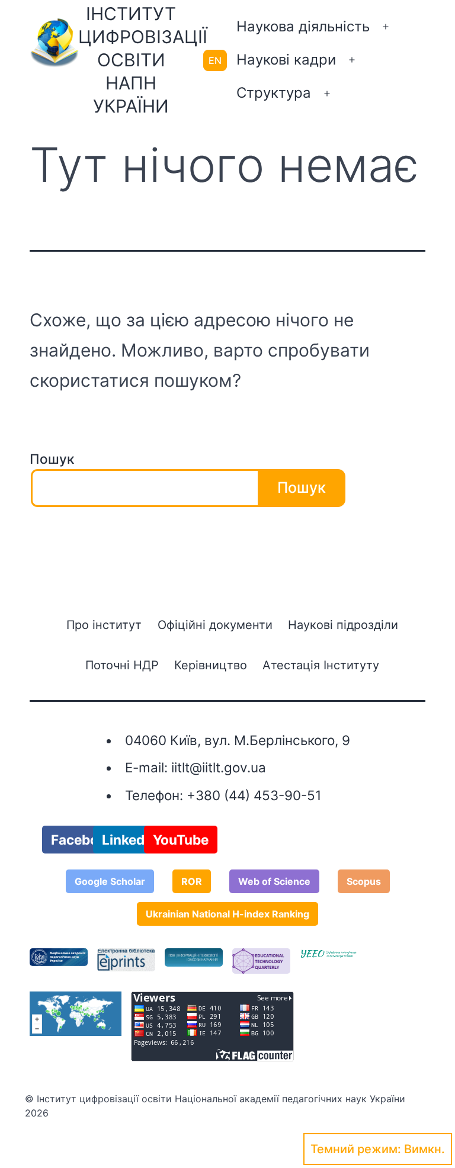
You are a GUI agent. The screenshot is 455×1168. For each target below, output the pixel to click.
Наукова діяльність (303, 26)
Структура (273, 92)
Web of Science (274, 881)
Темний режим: (355, 1149)
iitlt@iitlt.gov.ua (218, 767)
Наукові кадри (286, 59)
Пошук (52, 459)
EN (215, 60)
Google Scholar (110, 881)
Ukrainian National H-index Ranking (227, 914)
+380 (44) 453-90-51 (254, 795)
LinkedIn (129, 840)
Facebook (82, 840)
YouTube (181, 840)
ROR (191, 881)
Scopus (364, 881)
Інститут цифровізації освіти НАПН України (142, 60)
